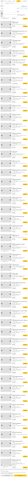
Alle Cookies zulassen (20, 475)
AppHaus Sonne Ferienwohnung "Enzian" (18, 50)
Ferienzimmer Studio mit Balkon (17, 188)
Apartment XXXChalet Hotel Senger (17, 77)
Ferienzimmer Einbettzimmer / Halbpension (18, 395)
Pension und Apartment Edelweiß (17, 441)
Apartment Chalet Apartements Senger (18, 216)
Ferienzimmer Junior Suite (16, 161)
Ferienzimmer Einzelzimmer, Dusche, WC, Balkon (19, 310)
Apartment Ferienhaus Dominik (17, 432)
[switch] (26, 8)
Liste (23, 6)
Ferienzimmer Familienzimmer (16, 142)
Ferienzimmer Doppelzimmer (16, 179)
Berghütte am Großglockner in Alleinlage (18, 244)
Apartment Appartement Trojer (17, 197)
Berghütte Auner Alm (15, 22)
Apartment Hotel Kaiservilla (16, 207)
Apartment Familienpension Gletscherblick (18, 282)
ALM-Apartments (15, 151)
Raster (26, 6)
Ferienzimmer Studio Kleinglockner (17, 225)
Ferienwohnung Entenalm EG (16, 254)
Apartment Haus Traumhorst (16, 105)
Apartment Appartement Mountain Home (18, 357)
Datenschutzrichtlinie (10, 473)
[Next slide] (10, 24)
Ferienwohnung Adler (15, 264)
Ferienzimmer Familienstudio (16, 133)
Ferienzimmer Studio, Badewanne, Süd (18, 385)
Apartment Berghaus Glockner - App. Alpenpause (19, 96)
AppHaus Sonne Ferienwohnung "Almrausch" (19, 59)
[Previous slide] (1, 13)
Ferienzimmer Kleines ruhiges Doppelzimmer (19, 329)
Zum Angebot (25, 18)
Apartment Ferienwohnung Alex (17, 450)
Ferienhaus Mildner (15, 273)
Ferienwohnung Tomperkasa (16, 40)
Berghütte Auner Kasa (15, 235)
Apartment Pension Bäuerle (16, 114)
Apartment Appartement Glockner (17, 376)
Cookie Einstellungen (7, 475)
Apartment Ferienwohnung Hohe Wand (18, 404)
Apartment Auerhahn (15, 68)
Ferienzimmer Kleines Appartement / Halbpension (19, 320)
